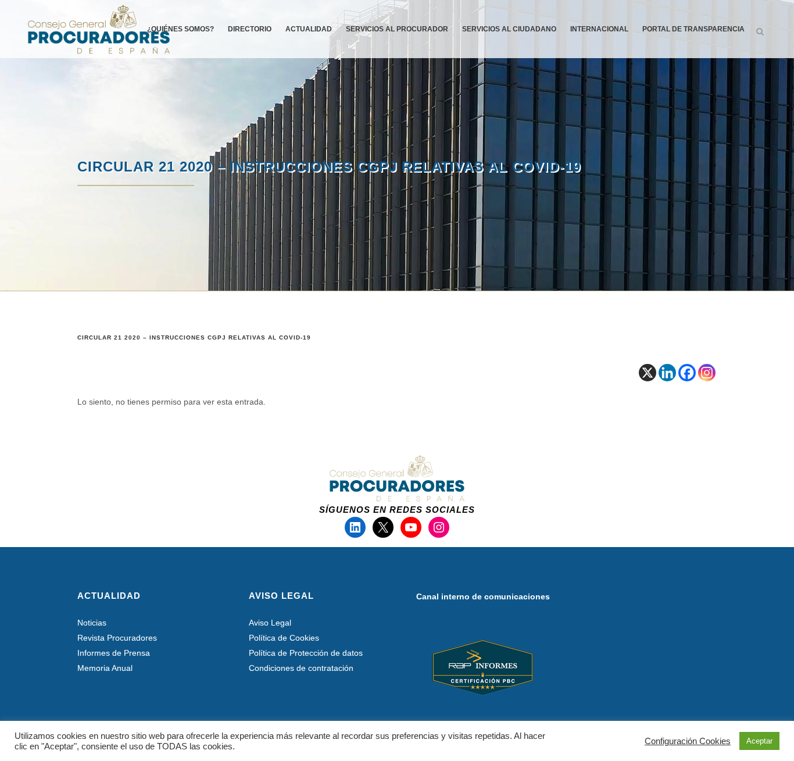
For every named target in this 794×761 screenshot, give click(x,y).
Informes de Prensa (113, 653)
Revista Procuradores (117, 637)
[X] (647, 372)
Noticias (91, 622)
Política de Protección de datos (306, 653)
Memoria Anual (105, 668)
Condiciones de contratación (301, 668)
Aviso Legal (270, 622)
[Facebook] (687, 372)
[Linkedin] (667, 372)
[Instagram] (707, 372)
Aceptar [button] (759, 741)
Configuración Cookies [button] (688, 741)
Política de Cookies (284, 637)
